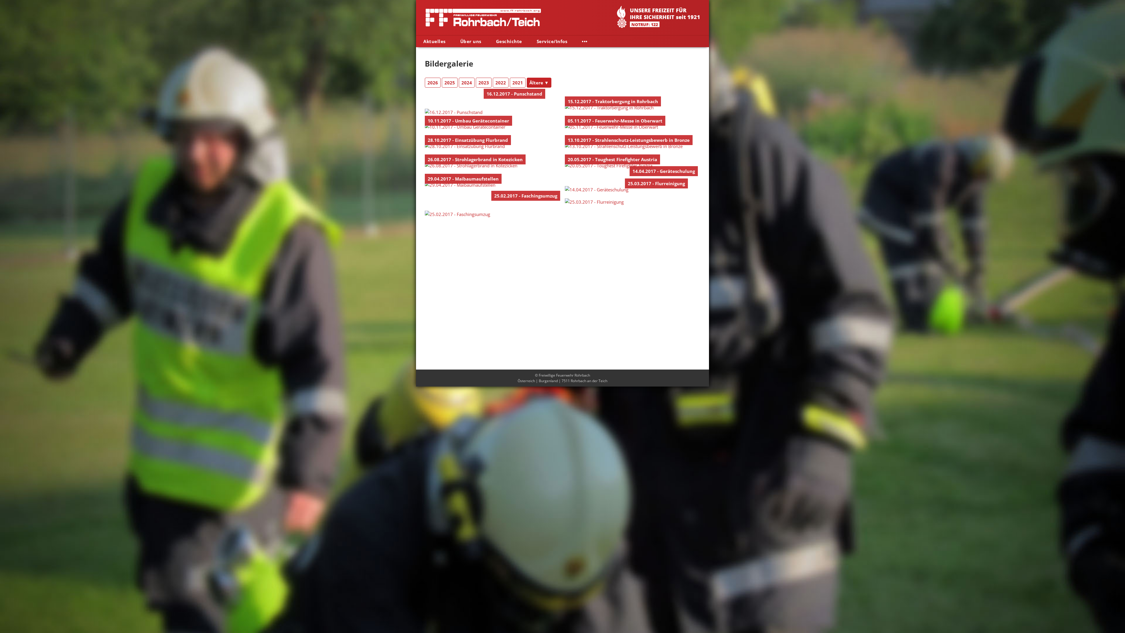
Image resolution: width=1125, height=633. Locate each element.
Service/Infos (552, 41)
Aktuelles (434, 41)
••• (585, 41)
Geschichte (509, 41)
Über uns (470, 41)
